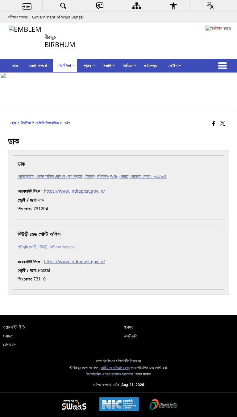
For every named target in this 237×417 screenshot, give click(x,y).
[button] (223, 65)
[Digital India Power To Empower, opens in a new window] (163, 405)
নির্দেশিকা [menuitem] (65, 65)
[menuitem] (26, 5)
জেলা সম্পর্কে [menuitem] (38, 65)
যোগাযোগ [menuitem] (9, 344)
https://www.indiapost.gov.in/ (74, 191)
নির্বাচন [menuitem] (127, 65)
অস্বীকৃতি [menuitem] (130, 336)
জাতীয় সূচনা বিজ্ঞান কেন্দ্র (115, 367)
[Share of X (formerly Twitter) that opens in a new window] (223, 123)
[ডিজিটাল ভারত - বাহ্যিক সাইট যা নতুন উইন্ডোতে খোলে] (218, 28)
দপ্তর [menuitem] (87, 65)
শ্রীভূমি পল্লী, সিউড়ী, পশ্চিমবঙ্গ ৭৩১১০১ (46, 247)
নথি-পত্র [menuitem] (150, 65)
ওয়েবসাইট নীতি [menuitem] (14, 327)
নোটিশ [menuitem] (172, 65)
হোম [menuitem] (15, 65)
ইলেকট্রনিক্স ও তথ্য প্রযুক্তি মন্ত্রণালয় (110, 373)
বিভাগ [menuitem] (107, 65)
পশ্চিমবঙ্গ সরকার (17, 17)
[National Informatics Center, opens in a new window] (119, 405)
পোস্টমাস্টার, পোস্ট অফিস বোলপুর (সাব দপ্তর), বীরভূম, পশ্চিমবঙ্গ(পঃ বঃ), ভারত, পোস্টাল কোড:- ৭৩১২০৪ (92, 176)
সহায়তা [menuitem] (8, 336)
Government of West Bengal (58, 17)
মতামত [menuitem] (128, 327)
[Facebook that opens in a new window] (214, 123)
